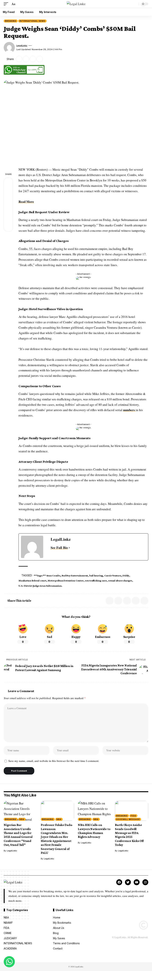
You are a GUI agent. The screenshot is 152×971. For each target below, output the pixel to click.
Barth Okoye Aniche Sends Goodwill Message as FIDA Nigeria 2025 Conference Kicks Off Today (129, 835)
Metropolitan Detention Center (65, 580)
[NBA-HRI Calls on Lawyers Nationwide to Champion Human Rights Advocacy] (94, 811)
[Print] (40, 59)
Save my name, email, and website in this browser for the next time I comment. (53, 761)
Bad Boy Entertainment (75, 575)
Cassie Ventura (112, 575)
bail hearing (96, 575)
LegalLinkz (21, 45)
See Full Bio (59, 547)
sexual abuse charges (120, 580)
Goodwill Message (128, 819)
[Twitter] (128, 882)
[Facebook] (119, 882)
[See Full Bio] (69, 548)
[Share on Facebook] (8, 182)
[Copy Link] (33, 59)
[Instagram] (145, 882)
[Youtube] (137, 882)
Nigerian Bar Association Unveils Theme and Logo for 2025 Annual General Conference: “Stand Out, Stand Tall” (18, 835)
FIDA (133, 816)
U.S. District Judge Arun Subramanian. (40, 585)
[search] (135, 4)
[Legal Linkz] (76, 4)
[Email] (26, 59)
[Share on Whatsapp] (8, 200)
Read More (26, 201)
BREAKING (10, 21)
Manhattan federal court (32, 580)
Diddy (126, 575)
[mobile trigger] (7, 4)
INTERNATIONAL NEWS (32, 21)
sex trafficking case (96, 580)
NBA (21, 819)
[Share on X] (19, 59)
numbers (129, 410)
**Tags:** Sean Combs (47, 575)
